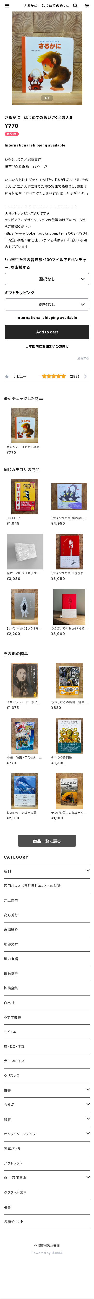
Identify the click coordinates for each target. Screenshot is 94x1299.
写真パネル (12, 1149)
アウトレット (13, 1163)
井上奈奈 (11, 900)
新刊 (7, 871)
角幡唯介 (11, 930)
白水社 (9, 1003)
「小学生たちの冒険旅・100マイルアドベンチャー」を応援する (45, 263)
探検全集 (11, 988)
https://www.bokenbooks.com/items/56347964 (46, 233)
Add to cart (47, 332)
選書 (7, 1207)
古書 (7, 1090)
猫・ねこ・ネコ (14, 1046)
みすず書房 (12, 1017)
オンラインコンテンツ (20, 1134)
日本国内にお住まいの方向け (47, 346)
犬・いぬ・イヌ (14, 1061)
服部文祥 (11, 944)
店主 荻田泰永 (15, 1178)
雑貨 (7, 1119)
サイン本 (10, 1032)
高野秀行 (11, 915)
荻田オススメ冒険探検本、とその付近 (32, 886)
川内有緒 (11, 959)
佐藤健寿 (11, 973)
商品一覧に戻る (47, 841)
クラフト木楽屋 (15, 1192)
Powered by (42, 1253)
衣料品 (9, 1105)
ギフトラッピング (19, 292)
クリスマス (12, 1076)
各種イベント (14, 1222)
